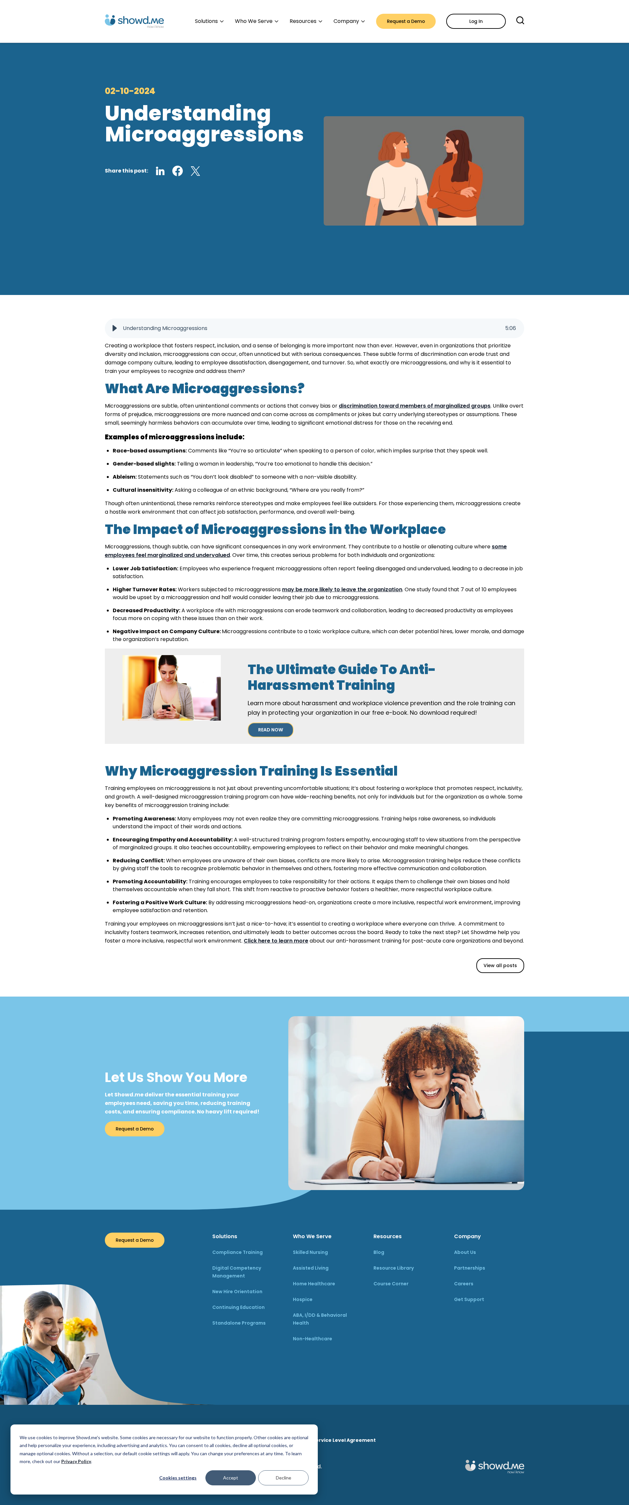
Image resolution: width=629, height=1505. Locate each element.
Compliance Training (237, 1252)
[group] (314, 328)
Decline (283, 1477)
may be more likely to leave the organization (342, 589)
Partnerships (469, 1268)
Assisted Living (311, 1268)
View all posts (500, 965)
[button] (114, 328)
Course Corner (391, 1283)
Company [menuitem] (346, 21)
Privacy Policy (76, 1461)
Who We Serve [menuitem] (254, 21)
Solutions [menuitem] (206, 21)
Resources (387, 1236)
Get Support (469, 1299)
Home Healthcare (314, 1283)
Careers (463, 1283)
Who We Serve (312, 1236)
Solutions (224, 1236)
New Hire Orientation (237, 1291)
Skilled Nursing (310, 1252)
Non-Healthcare (312, 1338)
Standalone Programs (239, 1323)
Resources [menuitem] (303, 21)
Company (467, 1236)
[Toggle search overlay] (520, 20)
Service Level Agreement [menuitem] (344, 1440)
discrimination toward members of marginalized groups (414, 406)
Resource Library (393, 1268)
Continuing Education (238, 1307)
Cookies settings (178, 1477)
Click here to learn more (276, 941)
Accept (230, 1477)
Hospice (303, 1299)
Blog (378, 1252)
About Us (465, 1252)
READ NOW (270, 729)
